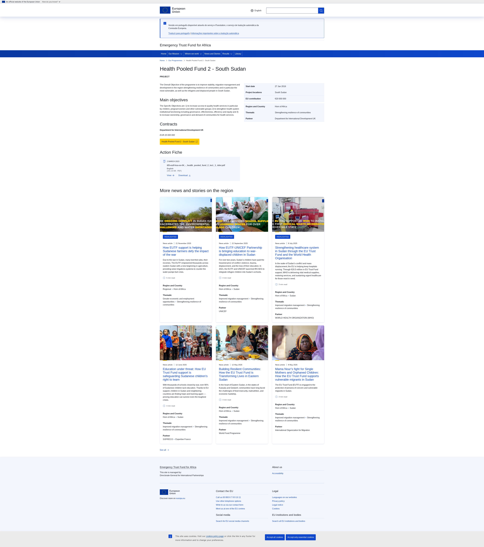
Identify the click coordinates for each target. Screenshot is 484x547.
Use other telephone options (228, 501)
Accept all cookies (275, 537)
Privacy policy (278, 501)
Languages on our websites (284, 497)
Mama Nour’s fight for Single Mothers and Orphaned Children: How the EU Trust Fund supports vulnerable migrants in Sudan (297, 374)
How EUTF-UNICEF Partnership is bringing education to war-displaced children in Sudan (240, 251)
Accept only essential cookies (301, 537)
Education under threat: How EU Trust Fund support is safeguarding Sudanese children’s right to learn (185, 374)
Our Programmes (175, 60)
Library (238, 54)
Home (163, 54)
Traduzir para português (179, 33)
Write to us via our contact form (229, 505)
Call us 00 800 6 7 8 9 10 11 (228, 497)
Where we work (192, 54)
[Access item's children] (182, 53)
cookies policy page (215, 536)
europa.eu (180, 498)
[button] (170, 175)
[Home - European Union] (172, 10)
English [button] (258, 10)
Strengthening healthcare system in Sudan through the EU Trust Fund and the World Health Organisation (297, 253)
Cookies (276, 509)
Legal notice (277, 505)
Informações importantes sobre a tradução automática (215, 33)
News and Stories (212, 54)
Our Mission (174, 54)
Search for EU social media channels (232, 521)
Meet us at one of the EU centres (230, 509)
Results (225, 54)
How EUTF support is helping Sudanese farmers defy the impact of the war (186, 251)
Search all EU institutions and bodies (288, 521)
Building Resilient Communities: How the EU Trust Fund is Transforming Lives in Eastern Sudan (240, 374)
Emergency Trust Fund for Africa (178, 467)
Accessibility (277, 473)
